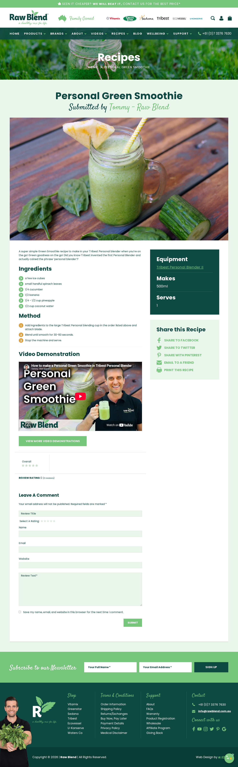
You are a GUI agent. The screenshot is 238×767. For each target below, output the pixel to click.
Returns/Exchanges (114, 714)
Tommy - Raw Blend (139, 107)
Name (22, 527)
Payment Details (112, 723)
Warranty (152, 714)
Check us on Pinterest (218, 729)
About (150, 704)
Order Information (113, 704)
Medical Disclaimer (114, 733)
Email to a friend (179, 362)
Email (22, 543)
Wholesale (153, 723)
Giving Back (154, 733)
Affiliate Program (158, 728)
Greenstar (75, 709)
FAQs (149, 709)
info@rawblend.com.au (214, 711)
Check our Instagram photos (206, 729)
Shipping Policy (111, 709)
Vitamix (73, 704)
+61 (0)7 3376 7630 (216, 33)
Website (24, 559)
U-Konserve (76, 728)
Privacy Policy (110, 728)
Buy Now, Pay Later (114, 718)
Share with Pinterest (183, 355)
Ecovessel (74, 723)
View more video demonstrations (53, 441)
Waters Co (75, 733)
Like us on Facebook (193, 729)
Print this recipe (178, 370)
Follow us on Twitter (212, 729)
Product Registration (160, 718)
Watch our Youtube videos (199, 729)
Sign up (211, 667)
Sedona (73, 714)
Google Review (224, 729)
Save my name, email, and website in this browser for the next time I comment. (73, 612)
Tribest (72, 718)
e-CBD (223, 757)
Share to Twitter (179, 347)
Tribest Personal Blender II (180, 267)
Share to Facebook (181, 340)
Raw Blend (29, 17)
